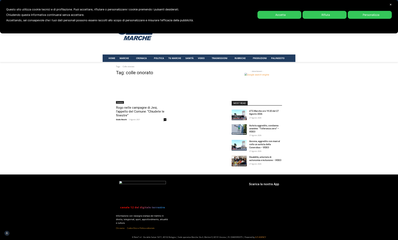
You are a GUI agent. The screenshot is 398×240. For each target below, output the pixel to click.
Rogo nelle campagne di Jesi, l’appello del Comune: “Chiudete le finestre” (140, 111)
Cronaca (120, 102)
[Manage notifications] (6, 233)
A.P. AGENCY (260, 237)
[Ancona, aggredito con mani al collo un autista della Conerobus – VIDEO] (239, 145)
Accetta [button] (280, 14)
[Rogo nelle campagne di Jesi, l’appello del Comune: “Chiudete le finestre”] (141, 91)
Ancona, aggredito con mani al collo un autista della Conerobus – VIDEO (264, 144)
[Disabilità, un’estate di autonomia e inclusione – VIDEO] (239, 161)
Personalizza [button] (371, 14)
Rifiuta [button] (326, 14)
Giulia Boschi (121, 119)
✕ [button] (390, 4)
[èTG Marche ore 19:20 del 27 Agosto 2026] (239, 115)
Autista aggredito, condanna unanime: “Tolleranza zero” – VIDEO (264, 128)
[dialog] (199, 16)
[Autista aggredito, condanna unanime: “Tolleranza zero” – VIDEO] (239, 129)
